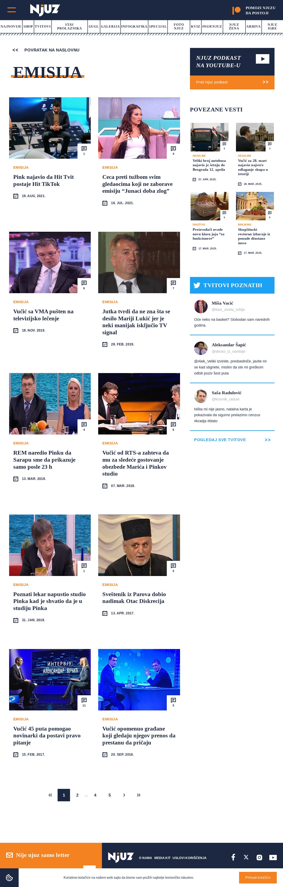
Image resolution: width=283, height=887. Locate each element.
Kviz (195, 26)
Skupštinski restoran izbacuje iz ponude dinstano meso (254, 236)
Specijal (158, 26)
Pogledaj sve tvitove (220, 440)
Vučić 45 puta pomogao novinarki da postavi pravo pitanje (47, 735)
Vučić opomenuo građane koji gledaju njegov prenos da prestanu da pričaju (138, 735)
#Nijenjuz (212, 26)
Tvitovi (43, 26)
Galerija (110, 26)
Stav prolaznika (69, 26)
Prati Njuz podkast (212, 82)
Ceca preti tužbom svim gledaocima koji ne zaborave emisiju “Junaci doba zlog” (137, 184)
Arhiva (253, 26)
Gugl (94, 26)
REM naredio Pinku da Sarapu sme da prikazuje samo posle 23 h (44, 459)
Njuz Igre (272, 26)
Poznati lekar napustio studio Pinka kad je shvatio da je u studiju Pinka (49, 601)
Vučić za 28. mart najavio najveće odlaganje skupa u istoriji (253, 167)
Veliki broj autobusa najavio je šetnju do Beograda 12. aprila (209, 165)
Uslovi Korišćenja (190, 858)
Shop (28, 26)
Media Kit (162, 858)
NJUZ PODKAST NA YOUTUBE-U (218, 61)
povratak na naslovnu (51, 50)
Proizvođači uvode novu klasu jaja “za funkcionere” (208, 233)
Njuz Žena (234, 26)
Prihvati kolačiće (258, 877)
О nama (145, 858)
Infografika (134, 26)
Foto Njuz (179, 26)
